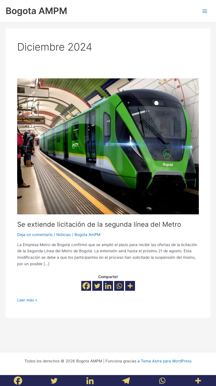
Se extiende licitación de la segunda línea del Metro (99, 224)
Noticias (63, 234)
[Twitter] (97, 286)
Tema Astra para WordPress (166, 361)
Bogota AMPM (36, 10)
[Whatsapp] (119, 286)
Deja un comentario (35, 234)
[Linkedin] (108, 286)
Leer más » (27, 299)
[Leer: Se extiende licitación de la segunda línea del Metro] (108, 146)
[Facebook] (86, 286)
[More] (130, 286)
